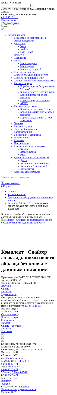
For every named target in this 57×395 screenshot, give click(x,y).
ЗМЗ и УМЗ (26, 52)
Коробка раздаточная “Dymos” (36, 109)
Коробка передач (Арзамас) (35, 100)
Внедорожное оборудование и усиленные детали (30, 39)
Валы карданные (23, 132)
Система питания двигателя (29, 77)
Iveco (23, 46)
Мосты (17, 60)
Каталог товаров (16, 35)
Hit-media (24, 386)
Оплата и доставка (11, 325)
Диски (23, 160)
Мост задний (27, 66)
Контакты (6, 331)
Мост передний (28, 63)
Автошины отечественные (34, 163)
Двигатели (19, 43)
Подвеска (19, 55)
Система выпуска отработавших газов (34, 80)
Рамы (23, 154)
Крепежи (19, 140)
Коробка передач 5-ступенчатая (37, 92)
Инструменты (21, 143)
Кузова (24, 149)
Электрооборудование (26, 129)
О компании (8, 320)
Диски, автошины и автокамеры (31, 157)
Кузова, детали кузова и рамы (30, 146)
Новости (6, 323)
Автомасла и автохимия (27, 171)
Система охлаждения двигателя (31, 74)
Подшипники (21, 137)
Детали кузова (28, 151)
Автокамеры (27, 169)
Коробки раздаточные (26, 106)
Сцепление (20, 57)
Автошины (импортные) (33, 166)
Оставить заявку (10, 314)
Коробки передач (23, 83)
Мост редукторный (30, 69)
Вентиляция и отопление (27, 134)
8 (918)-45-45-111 (32, 305)
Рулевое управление (25, 72)
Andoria (24, 49)
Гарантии (6, 328)
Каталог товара (9, 317)
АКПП (24, 103)
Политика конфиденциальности (18, 389)
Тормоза (18, 123)
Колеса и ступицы (24, 126)
